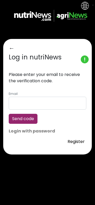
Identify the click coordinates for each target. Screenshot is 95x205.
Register (76, 142)
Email (13, 93)
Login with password (32, 131)
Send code (23, 119)
